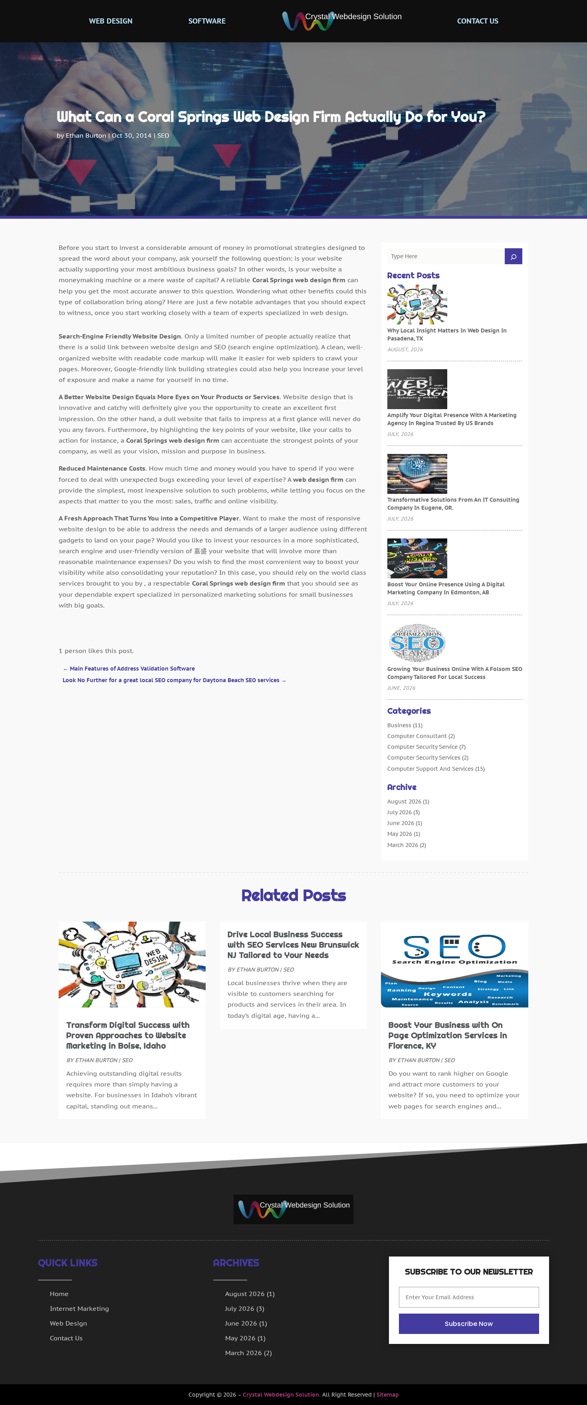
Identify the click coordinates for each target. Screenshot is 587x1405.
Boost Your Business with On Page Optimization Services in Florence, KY (448, 1035)
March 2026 (402, 845)
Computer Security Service (422, 746)
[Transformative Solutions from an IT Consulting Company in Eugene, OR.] (417, 474)
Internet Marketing (79, 1308)
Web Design (111, 21)
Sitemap (388, 1394)
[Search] (513, 256)
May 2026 (399, 833)
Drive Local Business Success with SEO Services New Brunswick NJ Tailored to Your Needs (293, 944)
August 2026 (404, 801)
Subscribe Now (469, 1323)
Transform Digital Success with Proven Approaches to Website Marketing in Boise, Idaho (128, 1035)
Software (207, 21)
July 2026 (399, 812)
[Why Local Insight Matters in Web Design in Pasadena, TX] (417, 305)
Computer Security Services (423, 757)
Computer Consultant (417, 736)
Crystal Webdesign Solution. (282, 1394)
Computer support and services (430, 768)
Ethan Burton (86, 135)
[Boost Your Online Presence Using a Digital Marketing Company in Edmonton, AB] (417, 559)
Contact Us (477, 21)
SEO (163, 135)
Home (59, 1294)
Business (399, 725)
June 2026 (400, 823)
